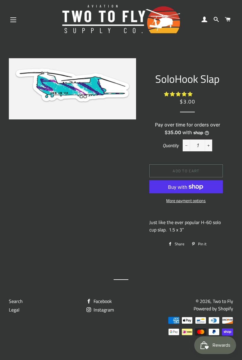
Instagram (103, 309)
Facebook (102, 301)
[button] (179, 94)
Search (16, 301)
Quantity (171, 145)
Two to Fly (223, 301)
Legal (14, 309)
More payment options (186, 200)
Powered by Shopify (213, 308)
